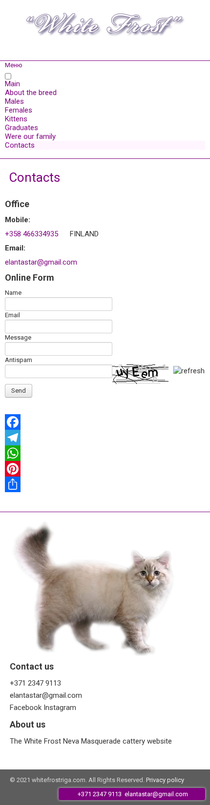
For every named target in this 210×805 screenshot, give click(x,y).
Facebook (26, 707)
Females (18, 110)
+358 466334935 (31, 234)
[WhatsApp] (105, 453)
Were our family (30, 136)
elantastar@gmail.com (41, 262)
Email (12, 315)
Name (13, 292)
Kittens (16, 119)
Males (14, 101)
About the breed (31, 92)
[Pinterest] (105, 469)
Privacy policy (165, 780)
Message (18, 337)
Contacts (20, 145)
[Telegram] (105, 437)
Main (12, 83)
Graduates (21, 127)
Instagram (59, 707)
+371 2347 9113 (35, 683)
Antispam (18, 360)
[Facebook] (105, 422)
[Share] (105, 484)
